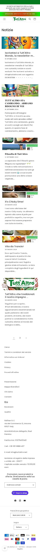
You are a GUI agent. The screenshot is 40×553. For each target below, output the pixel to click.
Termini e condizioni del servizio (17, 352)
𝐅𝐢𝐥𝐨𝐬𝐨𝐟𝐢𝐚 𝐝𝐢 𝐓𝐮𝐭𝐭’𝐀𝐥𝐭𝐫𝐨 (16, 154)
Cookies (7, 362)
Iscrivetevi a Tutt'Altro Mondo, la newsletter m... (19, 54)
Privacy (7, 367)
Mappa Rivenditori (11, 387)
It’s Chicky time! (14, 201)
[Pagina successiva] (26, 338)
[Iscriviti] (33, 485)
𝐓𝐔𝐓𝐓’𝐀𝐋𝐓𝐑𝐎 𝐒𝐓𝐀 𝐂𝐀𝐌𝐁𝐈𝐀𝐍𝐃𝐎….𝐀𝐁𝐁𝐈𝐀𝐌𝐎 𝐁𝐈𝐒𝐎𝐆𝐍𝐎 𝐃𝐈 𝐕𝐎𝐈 (19, 103)
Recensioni (8, 407)
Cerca (7, 347)
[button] (4, 19)
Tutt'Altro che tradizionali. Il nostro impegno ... (20, 295)
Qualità (7, 412)
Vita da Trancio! (14, 246)
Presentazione (10, 382)
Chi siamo (8, 392)
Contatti (8, 397)
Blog (6, 402)
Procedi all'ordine (11, 372)
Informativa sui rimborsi (14, 357)
